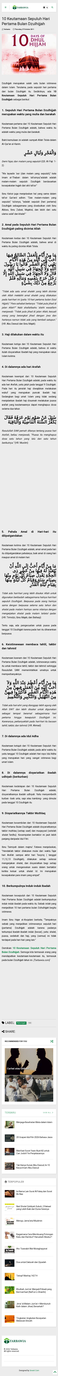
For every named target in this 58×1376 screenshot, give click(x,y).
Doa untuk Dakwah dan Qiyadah (31, 1262)
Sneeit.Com (34, 1370)
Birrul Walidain (15, 1095)
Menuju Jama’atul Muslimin (29, 1221)
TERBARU (10, 1112)
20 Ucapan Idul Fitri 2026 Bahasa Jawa (34, 1137)
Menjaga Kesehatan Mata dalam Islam (34, 1122)
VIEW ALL (47, 1113)
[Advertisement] (27, 486)
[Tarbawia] (20, 8)
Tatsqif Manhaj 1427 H (26, 1275)
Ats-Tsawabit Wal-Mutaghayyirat (31, 1248)
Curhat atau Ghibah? (18, 1068)
